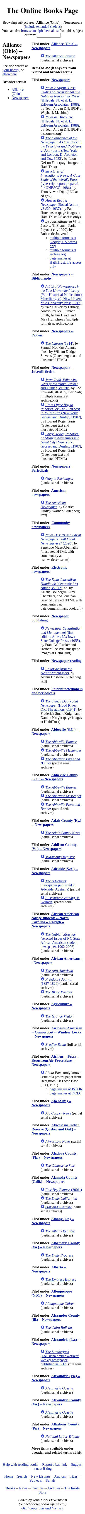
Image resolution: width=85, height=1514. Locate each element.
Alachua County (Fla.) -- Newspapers (54, 1155)
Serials (50, 1480)
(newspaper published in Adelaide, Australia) (58, 885)
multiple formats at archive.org (63, 252)
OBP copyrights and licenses (42, 1508)
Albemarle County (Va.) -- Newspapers (56, 1245)
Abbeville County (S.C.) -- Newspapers (55, 777)
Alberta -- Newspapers (49, 1269)
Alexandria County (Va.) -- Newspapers (56, 1402)
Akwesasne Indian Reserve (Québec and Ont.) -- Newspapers (56, 1129)
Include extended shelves (43, 26)
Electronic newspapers (49, 569)
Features (38, 1488)
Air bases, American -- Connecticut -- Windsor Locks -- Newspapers (57, 1032)
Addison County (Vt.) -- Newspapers (54, 847)
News (23, 1488)
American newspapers (49, 492)
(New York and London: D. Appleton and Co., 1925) (61, 148)
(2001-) (63, 1190)
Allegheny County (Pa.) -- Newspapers (55, 1426)
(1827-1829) (56, 981)
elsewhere (9, 74)
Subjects (36, 1480)
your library (10, 70)
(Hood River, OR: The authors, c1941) (59, 705)
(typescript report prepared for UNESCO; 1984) (60, 179)
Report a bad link (54, 1464)
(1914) (59, 343)
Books (10, 1488)
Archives (53, 1488)
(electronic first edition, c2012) (59, 584)
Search (22, 1476)
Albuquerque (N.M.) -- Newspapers (52, 1293)
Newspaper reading (66, 661)
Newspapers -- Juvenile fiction (52, 370)
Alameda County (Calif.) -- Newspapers (55, 1179)
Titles (74, 1476)
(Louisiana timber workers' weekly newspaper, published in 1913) (60, 1358)
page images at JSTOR (66, 1089)
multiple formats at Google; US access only (63, 242)
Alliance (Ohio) (18, 92)
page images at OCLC (66, 1093)
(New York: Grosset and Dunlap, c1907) (61, 411)
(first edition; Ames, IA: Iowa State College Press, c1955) (61, 634)
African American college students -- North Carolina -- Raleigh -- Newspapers (55, 920)
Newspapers (20, 98)
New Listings (40, 1476)
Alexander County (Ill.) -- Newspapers (56, 1317)
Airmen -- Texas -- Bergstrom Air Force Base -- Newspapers (55, 1060)
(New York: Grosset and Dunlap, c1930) (59, 384)
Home (8, 1476)
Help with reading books (20, 1464)
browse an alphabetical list (40, 31)
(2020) (61, 539)
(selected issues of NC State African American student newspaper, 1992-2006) (60, 940)
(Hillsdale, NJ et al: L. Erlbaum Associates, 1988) (60, 96)
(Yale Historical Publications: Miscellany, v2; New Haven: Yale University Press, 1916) (61, 295)
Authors (60, 1476)
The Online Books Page (42, 10)
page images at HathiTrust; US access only (65, 262)
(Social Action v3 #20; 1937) (59, 204)
